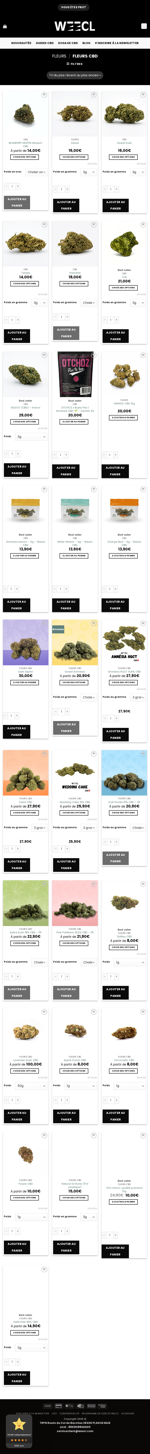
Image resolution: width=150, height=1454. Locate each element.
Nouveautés (21, 43)
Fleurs (59, 56)
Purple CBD (26, 1183)
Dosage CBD (68, 43)
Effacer (92, 163)
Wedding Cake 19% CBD (75, 802)
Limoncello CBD (124, 1060)
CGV (54, 1413)
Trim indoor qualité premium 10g (124, 1189)
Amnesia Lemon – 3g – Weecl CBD (25, 543)
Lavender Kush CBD (25, 1060)
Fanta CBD (25, 802)
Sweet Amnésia (75, 671)
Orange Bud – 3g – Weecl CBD (124, 543)
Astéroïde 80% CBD (25, 1322)
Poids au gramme (114, 697)
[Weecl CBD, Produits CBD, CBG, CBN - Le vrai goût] (75, 26)
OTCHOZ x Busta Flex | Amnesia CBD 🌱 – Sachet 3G (75, 409)
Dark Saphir (25, 671)
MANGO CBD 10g (124, 403)
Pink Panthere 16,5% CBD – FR (75, 932)
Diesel (75, 143)
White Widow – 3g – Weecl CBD (74, 543)
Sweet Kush (124, 143)
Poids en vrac (12, 172)
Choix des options (24, 157)
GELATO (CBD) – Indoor (25, 407)
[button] (144, 26)
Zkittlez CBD (124, 936)
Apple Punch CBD (75, 1060)
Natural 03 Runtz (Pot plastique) (75, 1185)
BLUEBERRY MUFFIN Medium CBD (25, 144)
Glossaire (127, 1413)
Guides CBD (45, 43)
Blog (86, 43)
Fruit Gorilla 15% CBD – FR (124, 802)
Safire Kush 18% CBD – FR (25, 932)
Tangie (25, 272)
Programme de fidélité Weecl (100, 1413)
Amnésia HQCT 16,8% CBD (124, 671)
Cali (124, 277)
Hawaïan (75, 272)
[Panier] (5, 26)
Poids (7, 436)
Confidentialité (69, 1413)
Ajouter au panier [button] (73, 421)
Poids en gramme (65, 172)
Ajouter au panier (17, 202)
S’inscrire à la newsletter (117, 43)
